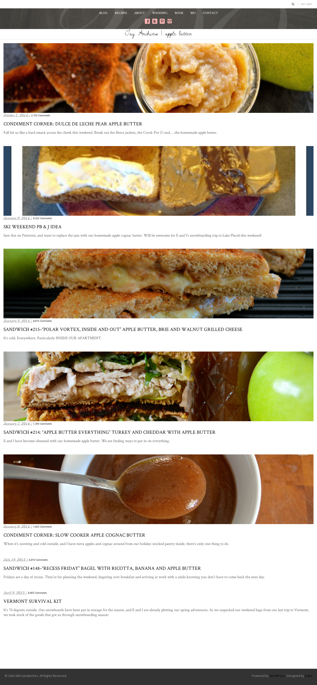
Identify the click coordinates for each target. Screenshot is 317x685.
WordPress (277, 676)
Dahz (308, 676)
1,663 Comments (42, 526)
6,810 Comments (38, 559)
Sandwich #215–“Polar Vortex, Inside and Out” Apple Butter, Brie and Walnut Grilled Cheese (123, 329)
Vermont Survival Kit (32, 601)
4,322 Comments (42, 218)
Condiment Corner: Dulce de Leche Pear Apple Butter (72, 124)
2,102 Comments (40, 115)
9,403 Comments (37, 592)
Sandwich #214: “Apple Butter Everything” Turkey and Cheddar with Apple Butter (109, 432)
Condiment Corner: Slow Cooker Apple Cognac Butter (74, 535)
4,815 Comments (42, 321)
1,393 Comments (42, 423)
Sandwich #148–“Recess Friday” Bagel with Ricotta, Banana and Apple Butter (102, 568)
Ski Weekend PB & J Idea (32, 226)
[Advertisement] (158, 649)
